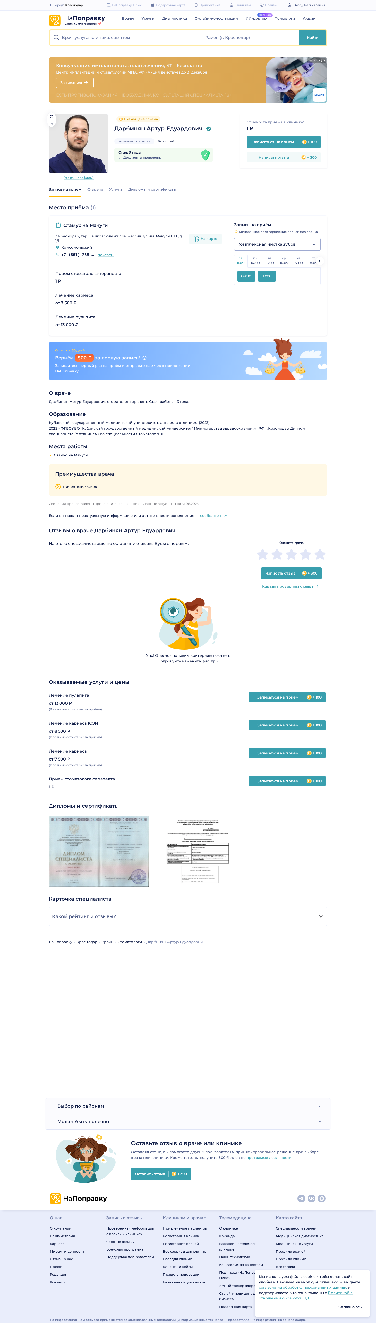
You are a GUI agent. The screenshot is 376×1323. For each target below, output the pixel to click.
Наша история (62, 1236)
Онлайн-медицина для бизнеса (239, 1296)
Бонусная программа (124, 1249)
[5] (320, 554)
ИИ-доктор (256, 18)
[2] (277, 554)
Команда (227, 1236)
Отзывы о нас (61, 1259)
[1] (263, 554)
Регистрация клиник (181, 1236)
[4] (305, 554)
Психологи (284, 18)
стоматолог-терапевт (134, 141)
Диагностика (174, 18)
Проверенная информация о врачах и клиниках (130, 1231)
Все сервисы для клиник (184, 1251)
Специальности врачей (296, 1228)
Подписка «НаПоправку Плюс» (240, 1275)
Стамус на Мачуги (85, 225)
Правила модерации (181, 1274)
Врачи (128, 18)
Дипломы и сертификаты (152, 189)
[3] (291, 554)
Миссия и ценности (67, 1251)
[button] (126, 37)
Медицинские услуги (294, 1244)
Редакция (58, 1274)
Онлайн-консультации (216, 18)
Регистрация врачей (181, 1244)
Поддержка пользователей (130, 1257)
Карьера (57, 1244)
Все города (285, 1267)
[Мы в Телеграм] (301, 1199)
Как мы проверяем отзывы (288, 586)
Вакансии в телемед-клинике (237, 1246)
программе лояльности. (269, 1157)
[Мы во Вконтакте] (312, 1199)
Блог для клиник (177, 1259)
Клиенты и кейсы (178, 1267)
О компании (60, 1228)
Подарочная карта (235, 1307)
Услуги (147, 18)
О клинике (228, 1228)
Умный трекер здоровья (240, 1286)
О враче (95, 189)
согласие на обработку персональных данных (303, 1287)
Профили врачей (291, 1251)
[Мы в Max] (322, 1199)
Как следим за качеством (241, 1265)
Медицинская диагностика (300, 1236)
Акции (309, 18)
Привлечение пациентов (185, 1228)
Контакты (58, 1282)
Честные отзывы (120, 1241)
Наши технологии (234, 1257)
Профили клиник (291, 1259)
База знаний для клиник (184, 1282)
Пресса (56, 1267)
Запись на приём (65, 189)
